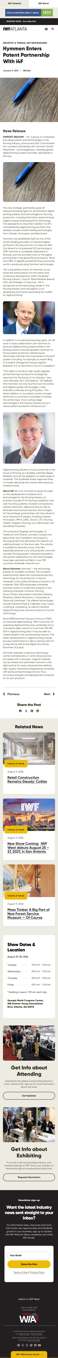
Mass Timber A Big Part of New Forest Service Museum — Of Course (28, 913)
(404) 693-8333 (34, 1340)
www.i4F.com (33, 563)
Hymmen (40, 662)
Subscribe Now (29, 1264)
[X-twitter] (22, 1345)
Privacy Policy (37, 1272)
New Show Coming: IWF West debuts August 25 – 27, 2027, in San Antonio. (28, 847)
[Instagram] (27, 1345)
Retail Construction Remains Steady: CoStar (27, 779)
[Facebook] (18, 1345)
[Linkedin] (35, 1345)
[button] (20, 711)
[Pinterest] (31, 1345)
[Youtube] (39, 1345)
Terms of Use (20, 1272)
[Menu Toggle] (46, 29)
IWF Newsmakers (37, 43)
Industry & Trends (14, 43)
